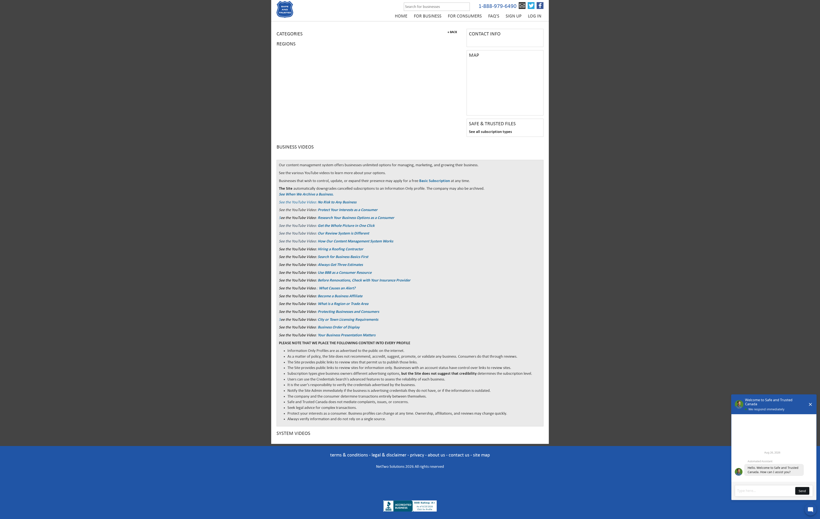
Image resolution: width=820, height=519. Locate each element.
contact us (459, 455)
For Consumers (465, 16)
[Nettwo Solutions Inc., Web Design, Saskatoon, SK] (410, 493)
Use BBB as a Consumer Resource (345, 272)
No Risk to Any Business (337, 202)
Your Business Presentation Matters (346, 335)
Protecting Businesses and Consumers (348, 311)
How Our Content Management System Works (355, 241)
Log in (534, 16)
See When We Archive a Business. (306, 194)
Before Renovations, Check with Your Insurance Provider (364, 280)
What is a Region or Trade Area (343, 304)
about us (436, 455)
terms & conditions (349, 455)
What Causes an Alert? (337, 288)
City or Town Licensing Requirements (348, 319)
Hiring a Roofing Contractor (340, 249)
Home (401, 16)
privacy (417, 455)
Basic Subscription (434, 181)
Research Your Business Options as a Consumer (356, 218)
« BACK (452, 32)
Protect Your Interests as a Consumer (348, 210)
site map (481, 455)
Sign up (513, 16)
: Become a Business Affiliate (339, 296)
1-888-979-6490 (498, 6)
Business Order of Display (339, 327)
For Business (427, 16)
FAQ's (493, 16)
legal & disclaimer (389, 455)
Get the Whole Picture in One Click (346, 225)
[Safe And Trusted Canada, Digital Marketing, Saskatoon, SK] (410, 478)
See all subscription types (490, 132)
